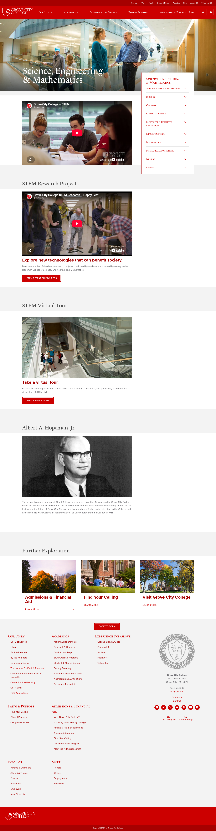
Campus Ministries (19, 722)
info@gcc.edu (177, 691)
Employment (60, 778)
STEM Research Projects (42, 278)
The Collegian (168, 719)
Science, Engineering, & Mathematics (163, 80)
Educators (15, 783)
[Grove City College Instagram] (170, 707)
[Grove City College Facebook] (156, 707)
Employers (15, 788)
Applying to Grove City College (70, 722)
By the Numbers (18, 657)
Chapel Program (18, 717)
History (14, 647)
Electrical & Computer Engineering (159, 124)
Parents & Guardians (20, 767)
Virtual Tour (103, 663)
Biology (150, 96)
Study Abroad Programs (66, 657)
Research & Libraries (64, 647)
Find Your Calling (19, 711)
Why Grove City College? (66, 717)
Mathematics (153, 142)
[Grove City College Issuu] (183, 707)
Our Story (16, 636)
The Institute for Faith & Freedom (27, 668)
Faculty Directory (62, 668)
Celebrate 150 (206, 3)
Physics (150, 167)
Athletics (176, 3)
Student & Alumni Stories (67, 663)
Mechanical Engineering (160, 150)
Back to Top (106, 626)
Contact (177, 701)
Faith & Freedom (18, 652)
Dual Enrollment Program (66, 743)
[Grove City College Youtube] (177, 707)
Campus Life (103, 647)
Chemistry (152, 105)
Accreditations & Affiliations (68, 678)
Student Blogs (186, 719)
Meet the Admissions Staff (67, 748)
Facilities (102, 657)
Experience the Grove (113, 636)
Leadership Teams (19, 663)
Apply (151, 3)
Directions (177, 697)
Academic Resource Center (68, 673)
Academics (60, 636)
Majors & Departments (65, 641)
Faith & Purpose (21, 706)
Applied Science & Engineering (163, 88)
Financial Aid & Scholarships (68, 727)
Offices (57, 773)
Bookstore (59, 783)
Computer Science (156, 113)
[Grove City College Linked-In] (197, 707)
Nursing (150, 159)
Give (185, 3)
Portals (57, 767)
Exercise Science (155, 134)
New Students (17, 794)
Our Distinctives (18, 641)
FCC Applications (19, 693)
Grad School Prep (63, 652)
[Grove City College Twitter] (163, 707)
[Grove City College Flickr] (190, 707)
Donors (14, 778)
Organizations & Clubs (108, 641)
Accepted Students (64, 733)
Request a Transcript (64, 684)
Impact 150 (194, 3)
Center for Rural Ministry (22, 682)
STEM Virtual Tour (38, 400)
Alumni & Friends (19, 773)
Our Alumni (16, 687)
